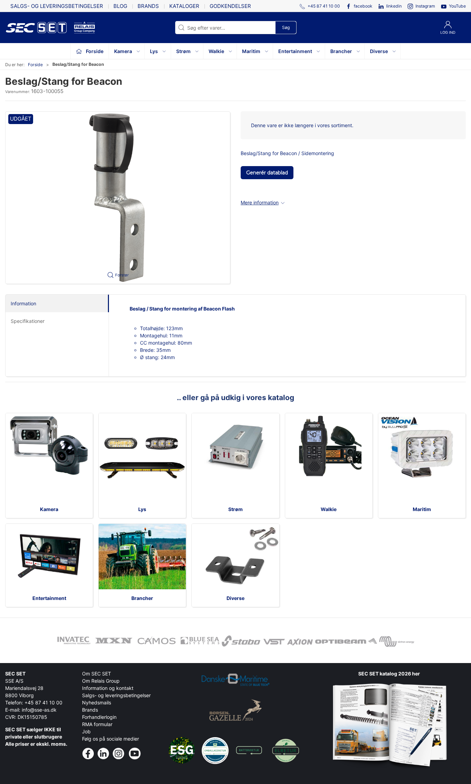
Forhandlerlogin (99, 717)
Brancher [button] (341, 51)
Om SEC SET (96, 673)
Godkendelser (230, 6)
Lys (142, 509)
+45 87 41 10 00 (43, 702)
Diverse (235, 598)
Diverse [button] (379, 51)
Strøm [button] (183, 51)
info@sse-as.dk (39, 710)
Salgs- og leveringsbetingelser (56, 6)
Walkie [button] (216, 51)
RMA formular (97, 724)
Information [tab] (23, 303)
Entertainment (49, 598)
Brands (148, 6)
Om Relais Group (101, 681)
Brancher (142, 598)
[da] (39, 27)
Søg (286, 27)
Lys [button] (154, 51)
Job (86, 731)
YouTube (457, 6)
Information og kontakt (107, 688)
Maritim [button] (251, 51)
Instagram (425, 6)
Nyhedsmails (96, 702)
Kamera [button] (123, 51)
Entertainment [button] (295, 51)
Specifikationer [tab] (27, 321)
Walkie (329, 509)
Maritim (422, 509)
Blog (120, 6)
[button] (117, 197)
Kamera (49, 509)
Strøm (235, 509)
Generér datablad (267, 173)
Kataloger (184, 6)
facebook (363, 6)
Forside (35, 64)
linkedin (394, 6)
